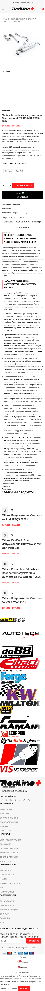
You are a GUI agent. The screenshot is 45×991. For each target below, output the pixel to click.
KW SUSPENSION (7, 892)
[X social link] (14, 217)
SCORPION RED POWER (10, 883)
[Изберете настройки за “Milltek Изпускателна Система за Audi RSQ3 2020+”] (5, 510)
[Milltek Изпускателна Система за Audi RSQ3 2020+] (21, 500)
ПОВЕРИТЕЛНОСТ (8, 905)
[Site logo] (22, 9)
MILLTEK (3, 879)
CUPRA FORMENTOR (9, 818)
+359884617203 (8, 787)
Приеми (23, 988)
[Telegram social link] (21, 217)
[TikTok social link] (20, 800)
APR (2, 888)
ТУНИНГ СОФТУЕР (8, 861)
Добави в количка (23, 185)
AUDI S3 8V (4, 814)
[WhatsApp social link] (18, 217)
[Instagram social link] (6, 800)
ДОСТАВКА (4, 914)
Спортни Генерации (11, 22)
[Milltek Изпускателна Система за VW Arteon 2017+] (14, 586)
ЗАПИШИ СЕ (34, 941)
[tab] (8, 222)
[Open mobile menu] (3, 8)
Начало (5, 19)
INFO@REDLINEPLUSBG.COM (22, 2)
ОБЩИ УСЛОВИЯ (7, 901)
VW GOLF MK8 (6, 809)
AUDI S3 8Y (4, 826)
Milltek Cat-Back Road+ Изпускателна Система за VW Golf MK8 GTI (22, 544)
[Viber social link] (24, 217)
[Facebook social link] (11, 217)
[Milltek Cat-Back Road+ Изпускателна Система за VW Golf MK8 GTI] (22, 529)
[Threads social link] (11, 800)
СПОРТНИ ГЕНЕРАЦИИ (9, 849)
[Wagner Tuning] (20, 696)
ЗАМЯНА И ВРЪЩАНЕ (9, 910)
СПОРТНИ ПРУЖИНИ (9, 857)
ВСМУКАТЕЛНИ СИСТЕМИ (11, 840)
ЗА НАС (3, 923)
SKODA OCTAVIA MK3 (9, 822)
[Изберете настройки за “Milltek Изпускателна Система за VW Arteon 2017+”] (5, 593)
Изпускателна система (22, 19)
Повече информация (9, 988)
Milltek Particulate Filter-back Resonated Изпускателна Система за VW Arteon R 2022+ (22, 573)
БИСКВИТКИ (5, 918)
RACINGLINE (5, 871)
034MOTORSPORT (8, 875)
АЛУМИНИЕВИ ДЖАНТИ (10, 853)
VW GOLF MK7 (6, 831)
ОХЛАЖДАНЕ (5, 844)
